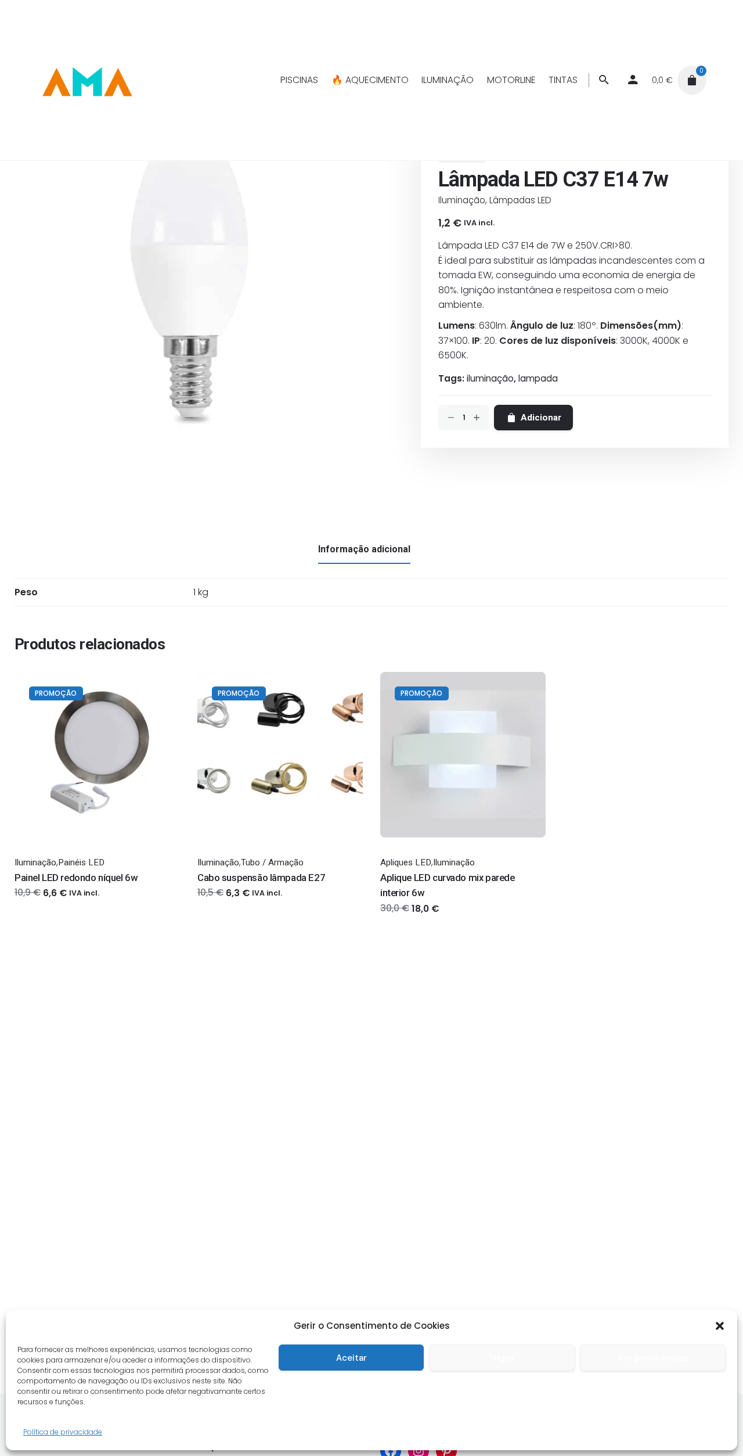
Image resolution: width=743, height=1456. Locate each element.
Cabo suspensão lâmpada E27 (261, 877)
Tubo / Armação (272, 862)
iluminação (490, 378)
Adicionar (400, 919)
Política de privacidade (62, 1432)
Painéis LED (81, 862)
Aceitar (351, 1358)
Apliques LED (405, 862)
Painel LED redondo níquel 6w (76, 877)
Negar (502, 1358)
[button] (720, 1326)
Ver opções (39, 903)
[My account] (632, 80)
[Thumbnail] (86, 80)
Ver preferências (653, 1358)
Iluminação (461, 200)
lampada (538, 378)
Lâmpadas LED (520, 200)
